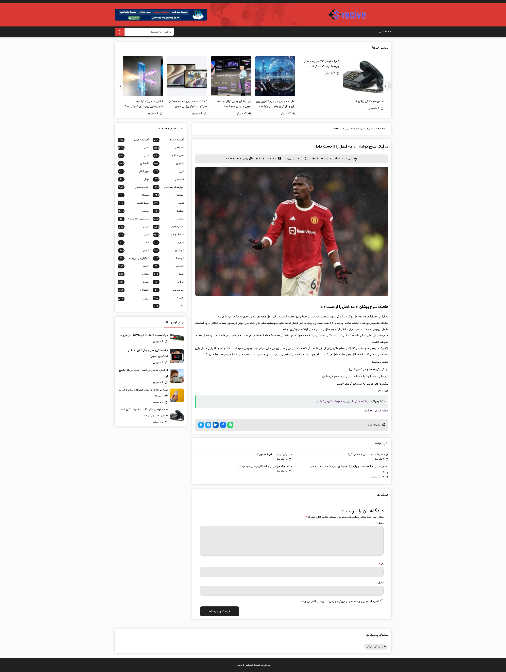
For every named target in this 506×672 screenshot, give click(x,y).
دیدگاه (380, 523)
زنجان (169, 203)
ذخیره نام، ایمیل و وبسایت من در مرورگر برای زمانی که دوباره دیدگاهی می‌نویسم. (339, 601)
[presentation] (385, 85)
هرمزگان (134, 290)
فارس (134, 227)
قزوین (169, 243)
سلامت (169, 211)
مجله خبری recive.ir (376, 410)
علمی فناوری (168, 227)
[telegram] (208, 425)
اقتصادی (133, 164)
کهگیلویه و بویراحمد (134, 258)
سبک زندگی (134, 203)
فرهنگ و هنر (168, 235)
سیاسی (168, 219)
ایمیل (380, 583)
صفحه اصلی (385, 32)
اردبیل (134, 156)
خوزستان (168, 195)
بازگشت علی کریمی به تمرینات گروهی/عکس (342, 401)
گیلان (134, 266)
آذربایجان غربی (134, 140)
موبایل (134, 282)
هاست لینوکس (252, 665)
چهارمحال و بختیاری (168, 187)
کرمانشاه (169, 258)
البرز (169, 171)
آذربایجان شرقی (169, 140)
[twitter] (201, 425)
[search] (120, 32)
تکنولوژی (168, 179)
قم (134, 243)
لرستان (169, 274)
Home (385, 129)
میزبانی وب (169, 290)
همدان (169, 298)
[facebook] (223, 425)
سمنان (133, 211)
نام (381, 564)
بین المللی (133, 171)
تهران (134, 179)
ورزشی (288, 159)
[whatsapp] (230, 425)
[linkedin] (216, 425)
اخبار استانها (168, 156)
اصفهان (169, 164)
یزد (169, 306)
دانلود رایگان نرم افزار (376, 647)
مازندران (134, 274)
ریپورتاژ (134, 195)
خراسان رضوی (134, 187)
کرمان (133, 250)
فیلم (133, 235)
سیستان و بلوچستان (134, 219)
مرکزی (169, 282)
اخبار (133, 148)
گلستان (169, 266)
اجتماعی (168, 148)
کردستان (169, 250)
